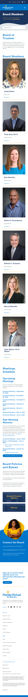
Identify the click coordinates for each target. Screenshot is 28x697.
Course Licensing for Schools (9, 642)
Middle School (6, 668)
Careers (4, 629)
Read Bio (6, 97)
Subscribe (7, 582)
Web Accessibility (6, 652)
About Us (11, 17)
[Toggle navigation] (24, 8)
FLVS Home (5, 17)
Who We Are (16, 17)
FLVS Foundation (6, 632)
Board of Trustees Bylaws (14, 497)
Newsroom (5, 625)
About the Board (7, 27)
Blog (4, 639)
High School (5, 665)
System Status (6, 649)
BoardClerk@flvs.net (10, 549)
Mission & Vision (6, 615)
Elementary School (7, 671)
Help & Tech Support (7, 645)
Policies (14, 508)
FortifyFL (5, 655)
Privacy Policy (5, 689)
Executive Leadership (7, 622)
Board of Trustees (7, 19)
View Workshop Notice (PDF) (11, 452)
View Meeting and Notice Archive (12, 455)
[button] (10, 2)
